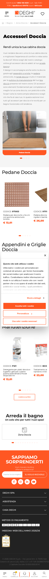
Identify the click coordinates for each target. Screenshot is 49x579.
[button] (21, 158)
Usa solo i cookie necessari (24, 321)
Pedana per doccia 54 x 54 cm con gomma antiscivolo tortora (16, 217)
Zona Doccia (21, 23)
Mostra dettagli (34, 298)
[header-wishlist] (42, 14)
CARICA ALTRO (24, 397)
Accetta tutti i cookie (24, 306)
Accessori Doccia (38, 23)
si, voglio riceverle (34, 474)
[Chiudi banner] (45, 255)
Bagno (10, 23)
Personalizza (23, 313)
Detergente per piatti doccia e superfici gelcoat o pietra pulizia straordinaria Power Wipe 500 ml (16, 372)
